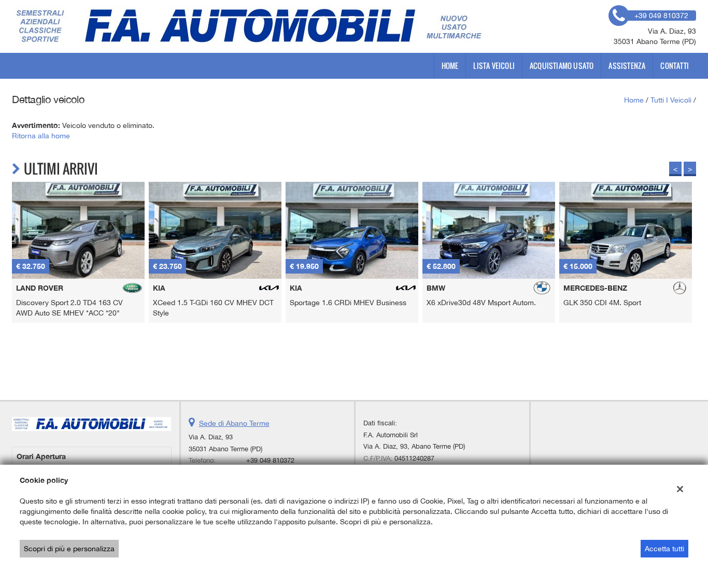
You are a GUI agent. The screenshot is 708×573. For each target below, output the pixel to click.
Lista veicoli (494, 65)
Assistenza (626, 65)
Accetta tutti (664, 549)
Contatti (674, 65)
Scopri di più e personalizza (69, 549)
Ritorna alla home (41, 136)
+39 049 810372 (270, 460)
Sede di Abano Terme (234, 423)
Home (450, 65)
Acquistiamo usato (561, 65)
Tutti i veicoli (670, 100)
